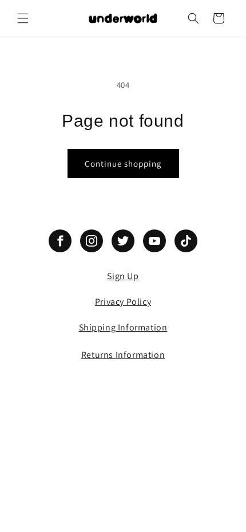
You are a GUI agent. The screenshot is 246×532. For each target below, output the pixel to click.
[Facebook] (60, 240)
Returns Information (123, 355)
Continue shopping (123, 163)
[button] (22, 18)
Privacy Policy (123, 302)
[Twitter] (123, 240)
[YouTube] (154, 240)
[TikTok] (185, 240)
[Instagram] (91, 240)
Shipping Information (123, 327)
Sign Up (122, 276)
